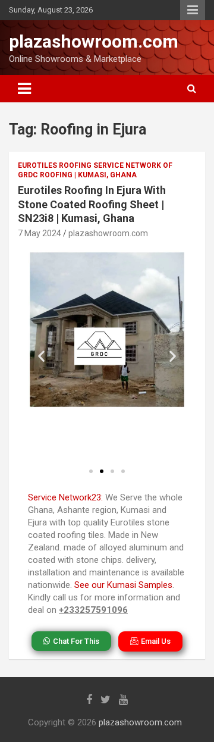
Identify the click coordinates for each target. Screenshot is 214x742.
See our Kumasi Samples (123, 585)
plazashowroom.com (93, 41)
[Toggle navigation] (24, 88)
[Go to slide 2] (101, 471)
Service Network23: (65, 497)
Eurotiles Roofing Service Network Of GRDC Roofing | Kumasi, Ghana (95, 170)
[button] (41, 356)
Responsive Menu (192, 10)
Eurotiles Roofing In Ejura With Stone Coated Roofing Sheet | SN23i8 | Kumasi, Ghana (92, 204)
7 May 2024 (39, 233)
